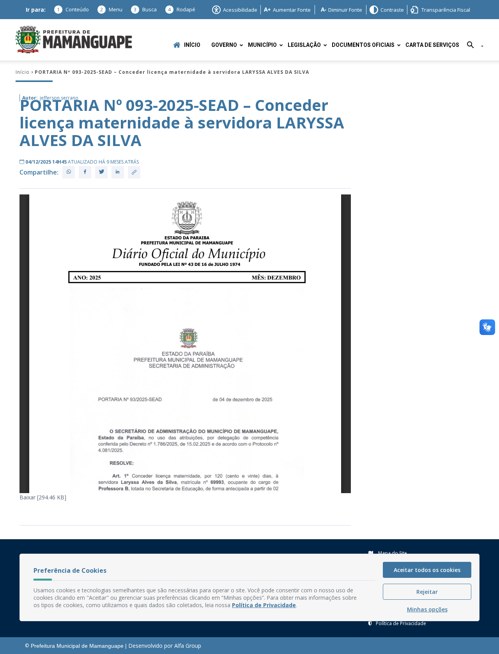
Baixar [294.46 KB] (42, 497)
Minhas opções (427, 609)
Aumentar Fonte (292, 9)
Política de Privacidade (401, 623)
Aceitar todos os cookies (427, 570)
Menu (111, 9)
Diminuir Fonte (345, 9)
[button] (472, 46)
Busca (145, 9)
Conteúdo (73, 9)
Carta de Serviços (432, 45)
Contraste (392, 9)
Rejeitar (427, 591)
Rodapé (181, 9)
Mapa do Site (392, 553)
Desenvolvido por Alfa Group (164, 645)
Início (192, 45)
